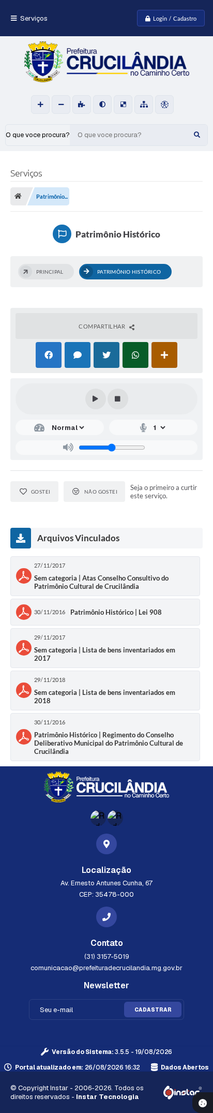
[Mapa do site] (143, 104)
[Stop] (118, 399)
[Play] (95, 399)
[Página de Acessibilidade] (164, 104)
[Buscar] (197, 135)
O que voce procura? (38, 134)
